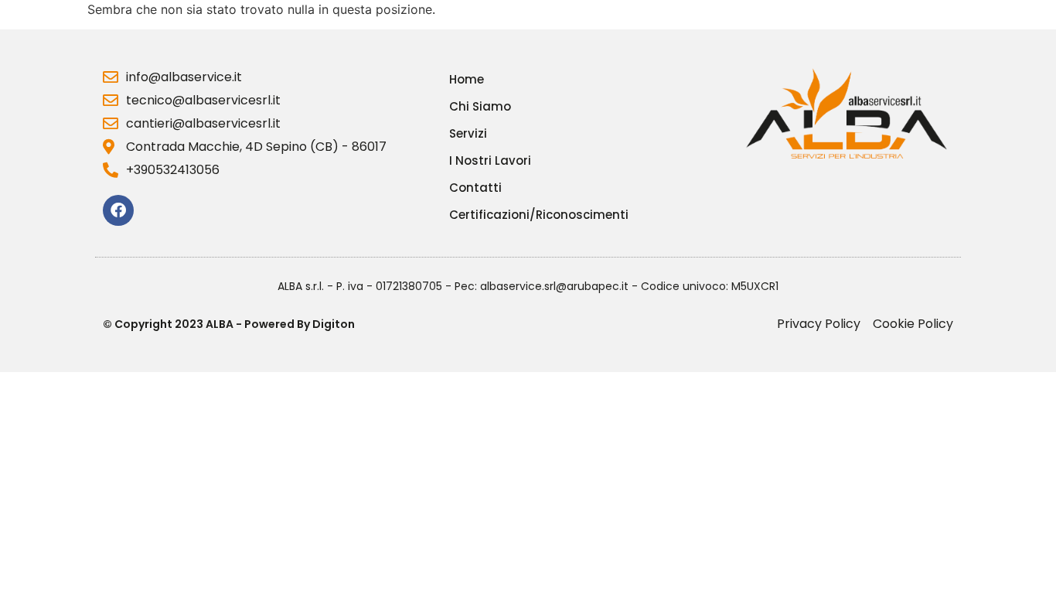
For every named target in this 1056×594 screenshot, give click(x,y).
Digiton (333, 324)
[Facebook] (118, 210)
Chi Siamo (480, 106)
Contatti (475, 188)
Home (466, 79)
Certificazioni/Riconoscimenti (538, 215)
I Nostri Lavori (490, 161)
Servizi (468, 134)
